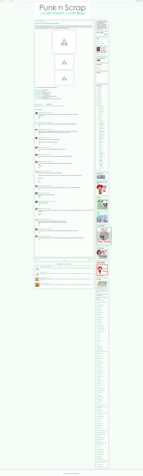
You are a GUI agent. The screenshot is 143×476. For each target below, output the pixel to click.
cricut (98, 335)
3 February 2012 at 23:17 (47, 171)
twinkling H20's (99, 458)
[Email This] (46, 104)
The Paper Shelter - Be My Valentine (102, 154)
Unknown (40, 171)
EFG (97, 354)
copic (97, 333)
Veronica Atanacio (41, 201)
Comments (100, 68)
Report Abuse (100, 295)
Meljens (98, 383)
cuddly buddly (99, 340)
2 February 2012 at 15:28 (47, 122)
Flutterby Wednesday (39, 92)
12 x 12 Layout (99, 300)
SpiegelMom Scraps (100, 434)
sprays (98, 435)
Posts (99, 66)
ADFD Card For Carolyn (44, 283)
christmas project (100, 328)
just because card (100, 370)
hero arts (98, 365)
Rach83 (39, 208)
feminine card (99, 358)
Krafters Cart (99, 372)
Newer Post (38, 259)
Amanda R (40, 228)
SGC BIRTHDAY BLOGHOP (45, 266)
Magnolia (98, 379)
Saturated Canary (100, 416)
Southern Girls (55, 25)
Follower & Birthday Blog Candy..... (101, 128)
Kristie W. (40, 236)
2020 (99, 93)
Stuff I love (100, 151)
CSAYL (98, 337)
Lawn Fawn (99, 374)
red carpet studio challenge (101, 412)
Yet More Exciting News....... (102, 136)
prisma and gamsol (100, 404)
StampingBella (99, 439)
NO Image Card (99, 390)
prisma (98, 402)
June (100, 116)
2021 (99, 91)
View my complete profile (101, 54)
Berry (39, 154)
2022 (99, 90)
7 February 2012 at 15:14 (46, 236)
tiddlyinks (98, 456)
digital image (99, 347)
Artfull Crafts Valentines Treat (101, 160)
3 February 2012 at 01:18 (46, 137)
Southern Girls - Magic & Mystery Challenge (101, 165)
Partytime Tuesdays (39, 94)
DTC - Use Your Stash (101, 147)
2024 (99, 87)
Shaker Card (99, 423)
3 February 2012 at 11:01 (45, 154)
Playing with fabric (100, 397)
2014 (99, 102)
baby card (98, 308)
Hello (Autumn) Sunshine (45, 277)
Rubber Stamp (99, 414)
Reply (39, 118)
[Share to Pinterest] (50, 104)
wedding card (99, 464)
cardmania (98, 321)
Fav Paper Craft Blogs (100, 43)
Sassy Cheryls (38, 96)
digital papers (99, 349)
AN (38, 193)
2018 (99, 96)
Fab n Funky (37, 91)
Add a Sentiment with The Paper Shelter (102, 131)
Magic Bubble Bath (49, 28)
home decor (99, 367)
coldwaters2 (40, 161)
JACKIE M (40, 137)
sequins (98, 419)
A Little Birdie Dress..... (101, 142)
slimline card (99, 426)
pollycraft (98, 399)
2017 (99, 97)
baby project (99, 310)
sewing (98, 421)
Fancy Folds (99, 356)
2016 (99, 99)
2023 (99, 88)
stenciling (98, 441)
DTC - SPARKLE (101, 134)
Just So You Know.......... (101, 150)
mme (97, 386)
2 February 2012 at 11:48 (47, 112)
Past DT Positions (100, 41)
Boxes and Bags (99, 317)
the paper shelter (61, 105)
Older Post (90, 259)
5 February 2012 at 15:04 (46, 219)
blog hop (98, 315)
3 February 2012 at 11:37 (47, 161)
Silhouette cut (99, 425)
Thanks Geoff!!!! (43, 272)
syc (97, 447)
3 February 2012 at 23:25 (48, 185)
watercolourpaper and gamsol (102, 461)
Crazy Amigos (38, 98)
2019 (99, 94)
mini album (98, 385)
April (100, 119)
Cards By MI (40, 112)
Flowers (98, 360)
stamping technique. (100, 437)
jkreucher (40, 219)
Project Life (99, 409)
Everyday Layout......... (101, 145)
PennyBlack (99, 395)
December (101, 106)
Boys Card (98, 319)
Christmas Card (99, 326)
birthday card (99, 312)
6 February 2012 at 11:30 (47, 228)
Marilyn (39, 147)
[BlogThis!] (47, 104)
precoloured (45, 105)
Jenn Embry (40, 122)
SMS (97, 428)
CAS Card (98, 322)
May (100, 117)
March (100, 120)
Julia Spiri (98, 369)
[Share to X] (48, 104)
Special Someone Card (101, 432)
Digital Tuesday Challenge (101, 351)
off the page (99, 392)
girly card (40, 105)
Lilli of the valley (99, 376)
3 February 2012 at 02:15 (46, 147)
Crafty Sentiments (38, 97)
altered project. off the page (101, 302)
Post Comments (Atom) (66, 264)
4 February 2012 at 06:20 (50, 201)
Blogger (77, 473)
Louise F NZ (104, 47)
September (101, 111)
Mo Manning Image (100, 388)
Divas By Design (38, 90)
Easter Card (99, 353)
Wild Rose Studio (100, 466)
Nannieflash (40, 185)
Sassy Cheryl (40, 129)
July (99, 114)
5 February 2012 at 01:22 (46, 208)
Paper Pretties (38, 93)
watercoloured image (100, 459)
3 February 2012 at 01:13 (48, 129)
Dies (97, 344)
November (101, 108)
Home (64, 259)
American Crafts (99, 305)
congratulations (99, 331)
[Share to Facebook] (49, 104)
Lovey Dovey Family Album (101, 124)
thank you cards (99, 449)
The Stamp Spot (99, 454)
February (100, 122)
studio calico (99, 445)
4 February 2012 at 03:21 (44, 193)
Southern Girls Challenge (52, 105)
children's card (99, 324)
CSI (97, 338)
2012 (99, 105)
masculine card (99, 381)
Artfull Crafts (99, 306)
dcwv (97, 342)
